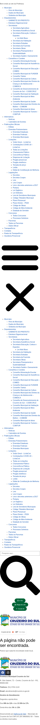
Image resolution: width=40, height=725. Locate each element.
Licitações (12, 139)
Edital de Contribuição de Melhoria (26, 170)
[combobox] (20, 553)
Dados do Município (16, 13)
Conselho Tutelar (19, 76)
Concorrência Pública (21, 155)
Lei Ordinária (18, 193)
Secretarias (13, 25)
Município (8, 8)
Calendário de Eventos (17, 122)
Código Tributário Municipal (23, 198)
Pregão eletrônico (19, 162)
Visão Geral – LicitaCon (22, 142)
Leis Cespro (17, 183)
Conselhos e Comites (17, 58)
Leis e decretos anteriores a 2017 (25, 185)
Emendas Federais (20, 134)
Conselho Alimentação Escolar (24, 61)
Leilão (15, 167)
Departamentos (10, 18)
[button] (20, 277)
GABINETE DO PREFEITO (19, 20)
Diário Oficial (13, 226)
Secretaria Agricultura (21, 28)
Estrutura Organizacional (18, 23)
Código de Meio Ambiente (22, 208)
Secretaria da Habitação (22, 41)
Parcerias (12, 221)
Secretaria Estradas (20, 43)
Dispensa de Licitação (21, 157)
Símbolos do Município (17, 15)
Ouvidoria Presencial (12, 236)
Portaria (16, 188)
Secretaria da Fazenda (21, 46)
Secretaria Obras (19, 48)
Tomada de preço (19, 165)
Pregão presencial (20, 160)
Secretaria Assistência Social (24, 30)
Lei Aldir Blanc (22, 38)
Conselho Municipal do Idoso (24, 109)
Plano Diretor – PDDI (21, 203)
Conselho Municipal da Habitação (26, 94)
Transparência (9, 228)
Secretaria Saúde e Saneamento (25, 56)
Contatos (7, 231)
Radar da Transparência (13, 233)
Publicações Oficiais (12, 124)
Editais (11, 127)
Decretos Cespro (19, 178)
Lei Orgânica (18, 190)
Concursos (13, 213)
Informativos (8, 117)
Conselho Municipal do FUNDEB (25, 74)
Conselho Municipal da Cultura (24, 79)
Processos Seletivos (20, 218)
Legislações (13, 172)
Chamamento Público (21, 152)
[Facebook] (2, 672)
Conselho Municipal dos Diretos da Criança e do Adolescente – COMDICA (26, 83)
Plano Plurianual (19, 200)
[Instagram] (8, 672)
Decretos (16, 175)
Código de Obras (19, 205)
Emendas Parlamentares (18, 129)
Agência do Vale (20, 714)
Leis (14, 180)
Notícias (12, 119)
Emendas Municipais (21, 137)
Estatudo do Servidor (21, 210)
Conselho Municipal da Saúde (24, 101)
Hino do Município (15, 10)
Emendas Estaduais (20, 132)
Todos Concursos (19, 216)
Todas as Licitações (20, 150)
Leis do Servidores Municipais (24, 195)
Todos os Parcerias (16, 223)
